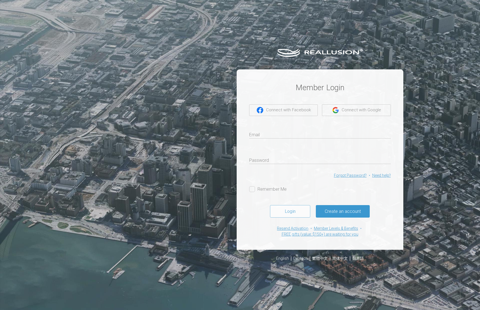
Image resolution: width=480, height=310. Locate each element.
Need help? (381, 175)
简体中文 (340, 258)
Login (290, 211)
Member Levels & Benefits (336, 228)
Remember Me (272, 189)
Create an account (343, 211)
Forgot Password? (350, 175)
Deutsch (300, 258)
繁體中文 (320, 258)
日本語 (358, 258)
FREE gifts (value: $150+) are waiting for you (320, 234)
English (282, 258)
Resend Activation (292, 228)
